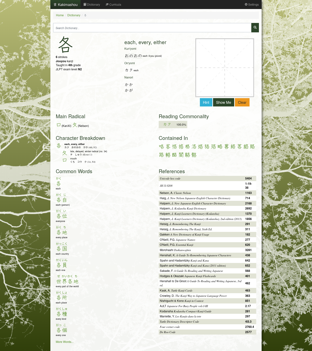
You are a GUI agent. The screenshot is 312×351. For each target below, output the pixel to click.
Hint (206, 102)
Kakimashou (67, 4)
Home (60, 15)
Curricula (115, 4)
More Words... (64, 342)
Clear (242, 102)
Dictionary (93, 4)
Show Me (223, 102)
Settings (253, 4)
